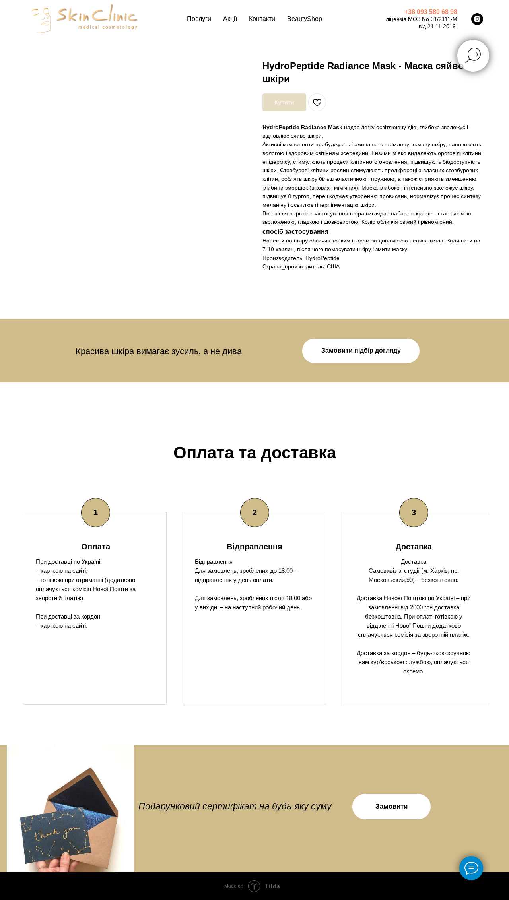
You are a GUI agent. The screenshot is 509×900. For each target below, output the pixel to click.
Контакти (262, 19)
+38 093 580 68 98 (430, 11)
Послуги (199, 19)
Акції (230, 19)
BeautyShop (304, 19)
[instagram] (477, 19)
